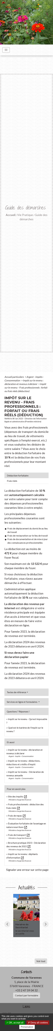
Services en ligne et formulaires (22, 702)
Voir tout (40, 961)
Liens (26, 1006)
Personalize (27, 1027)
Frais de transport (19, 834)
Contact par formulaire (26, 995)
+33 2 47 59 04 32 (26, 990)
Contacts (26, 972)
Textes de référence (16, 692)
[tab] (26, 475)
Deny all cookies (39, 1022)
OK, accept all (15, 1022)
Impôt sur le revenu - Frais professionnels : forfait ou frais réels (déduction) (25, 387)
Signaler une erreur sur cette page (27, 869)
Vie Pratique (25, 215)
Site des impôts (17, 796)
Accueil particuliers (14, 376)
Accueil (10, 215)
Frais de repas (17, 815)
